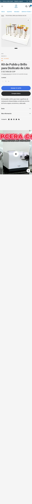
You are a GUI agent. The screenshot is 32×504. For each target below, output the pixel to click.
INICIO (3, 11)
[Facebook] (9, 119)
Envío (3, 108)
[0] (29, 6)
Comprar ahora (16, 93)
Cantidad (3, 77)
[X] (11, 119)
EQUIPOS (9, 11)
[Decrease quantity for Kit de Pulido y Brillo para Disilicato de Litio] (2, 81)
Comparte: (4, 119)
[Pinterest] (14, 119)
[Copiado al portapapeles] (19, 119)
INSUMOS (16, 11)
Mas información (6, 113)
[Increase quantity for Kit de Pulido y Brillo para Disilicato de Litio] (8, 81)
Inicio (2, 15)
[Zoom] (28, 20)
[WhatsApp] (16, 119)
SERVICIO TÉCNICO (27, 11)
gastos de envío (7, 74)
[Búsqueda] (26, 6)
